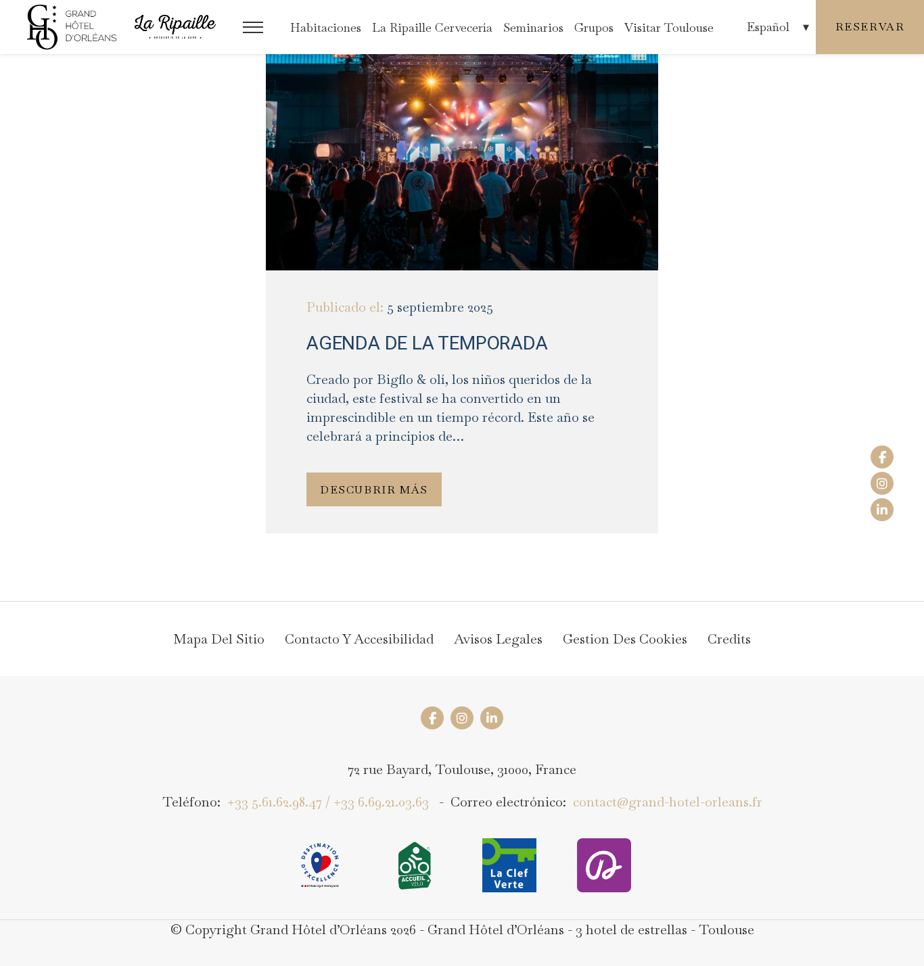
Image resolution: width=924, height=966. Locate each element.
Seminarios (533, 27)
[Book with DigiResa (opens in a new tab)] (604, 865)
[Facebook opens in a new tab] (882, 456)
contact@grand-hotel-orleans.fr (667, 802)
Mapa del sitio (218, 639)
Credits (729, 639)
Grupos (594, 27)
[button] (253, 27)
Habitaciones (325, 27)
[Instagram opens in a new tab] (882, 483)
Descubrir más (374, 490)
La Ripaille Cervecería (432, 27)
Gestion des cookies (625, 639)
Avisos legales (498, 639)
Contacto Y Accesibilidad (359, 639)
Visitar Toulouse (669, 27)
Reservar (870, 27)
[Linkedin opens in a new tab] (882, 509)
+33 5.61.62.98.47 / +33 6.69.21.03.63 (328, 802)
